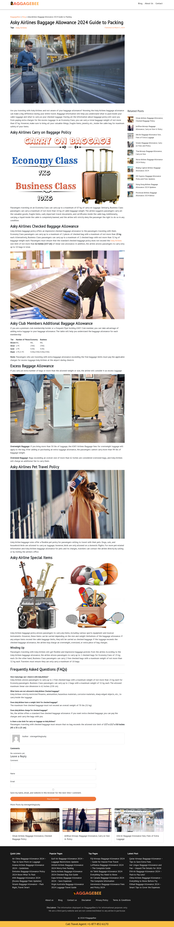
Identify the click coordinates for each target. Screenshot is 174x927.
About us (49, 900)
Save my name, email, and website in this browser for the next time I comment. (45, 792)
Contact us (72, 900)
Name (12, 773)
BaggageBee (15, 17)
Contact (159, 3)
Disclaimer (86, 900)
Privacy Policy (102, 900)
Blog (140, 3)
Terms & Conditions (122, 900)
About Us (149, 3)
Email (12, 781)
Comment (14, 760)
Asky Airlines (21, 27)
